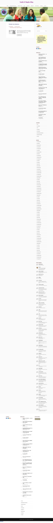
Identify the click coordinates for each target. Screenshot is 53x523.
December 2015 (39, 255)
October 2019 (39, 191)
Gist (37, 124)
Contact (45, 5)
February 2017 (39, 234)
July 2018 (38, 212)
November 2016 (39, 238)
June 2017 (38, 231)
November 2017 (39, 224)
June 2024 (38, 150)
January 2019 (38, 203)
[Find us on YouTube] (40, 48)
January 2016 (38, 253)
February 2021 (39, 167)
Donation (41, 5)
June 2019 (38, 198)
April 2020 (38, 181)
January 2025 (38, 146)
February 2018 (39, 219)
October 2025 (39, 141)
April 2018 (38, 217)
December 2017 (39, 222)
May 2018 (38, 215)
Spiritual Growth (20, 5)
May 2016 (38, 248)
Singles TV (32, 5)
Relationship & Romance (13, 5)
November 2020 (39, 172)
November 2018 (39, 205)
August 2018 (38, 210)
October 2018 (39, 207)
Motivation (28, 5)
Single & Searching (19, 27)
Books (24, 5)
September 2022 (39, 157)
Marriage (38, 129)
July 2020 (38, 179)
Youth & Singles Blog (26, 2)
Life (37, 127)
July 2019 (38, 196)
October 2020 (39, 174)
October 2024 (39, 148)
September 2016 (39, 241)
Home (7, 5)
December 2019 (39, 188)
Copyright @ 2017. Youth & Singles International (26, 519)
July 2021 (38, 160)
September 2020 (39, 176)
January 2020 (38, 186)
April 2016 (38, 250)
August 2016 (38, 243)
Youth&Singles (11, 26)
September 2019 (39, 193)
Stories (38, 136)
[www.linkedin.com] (38, 48)
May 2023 (38, 153)
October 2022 (39, 155)
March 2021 (38, 165)
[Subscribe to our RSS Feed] (39, 48)
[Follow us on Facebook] (36, 48)
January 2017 (38, 236)
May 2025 (38, 143)
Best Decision (37, 5)
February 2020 (39, 184)
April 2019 (38, 200)
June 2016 (38, 246)
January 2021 (38, 169)
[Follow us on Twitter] (37, 48)
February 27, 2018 (17, 26)
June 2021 (38, 162)
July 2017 (38, 229)
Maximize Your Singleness (14, 24)
